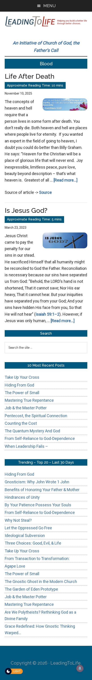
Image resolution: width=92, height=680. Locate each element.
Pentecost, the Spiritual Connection (36, 415)
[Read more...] (65, 180)
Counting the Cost (21, 423)
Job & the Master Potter (26, 407)
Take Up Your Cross (22, 377)
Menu (49, 5)
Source (45, 192)
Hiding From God (19, 385)
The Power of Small (22, 392)
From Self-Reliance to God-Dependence (40, 438)
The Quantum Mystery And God (32, 431)
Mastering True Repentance (29, 400)
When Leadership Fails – (26, 446)
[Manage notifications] (80, 668)
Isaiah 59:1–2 (47, 314)
